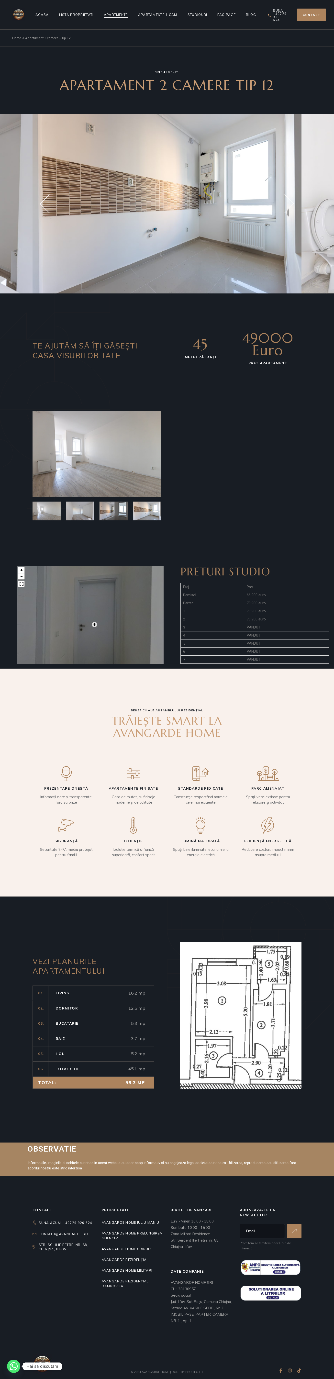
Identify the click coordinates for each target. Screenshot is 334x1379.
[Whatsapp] (13, 1366)
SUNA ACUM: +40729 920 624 (65, 1223)
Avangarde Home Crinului (128, 1249)
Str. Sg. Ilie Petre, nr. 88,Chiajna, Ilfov (63, 1247)
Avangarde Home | (157, 1372)
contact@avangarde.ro (63, 1234)
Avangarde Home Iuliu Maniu (130, 1222)
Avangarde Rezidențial (125, 1260)
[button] (45, 203)
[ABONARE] (294, 1231)
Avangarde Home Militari (127, 1270)
